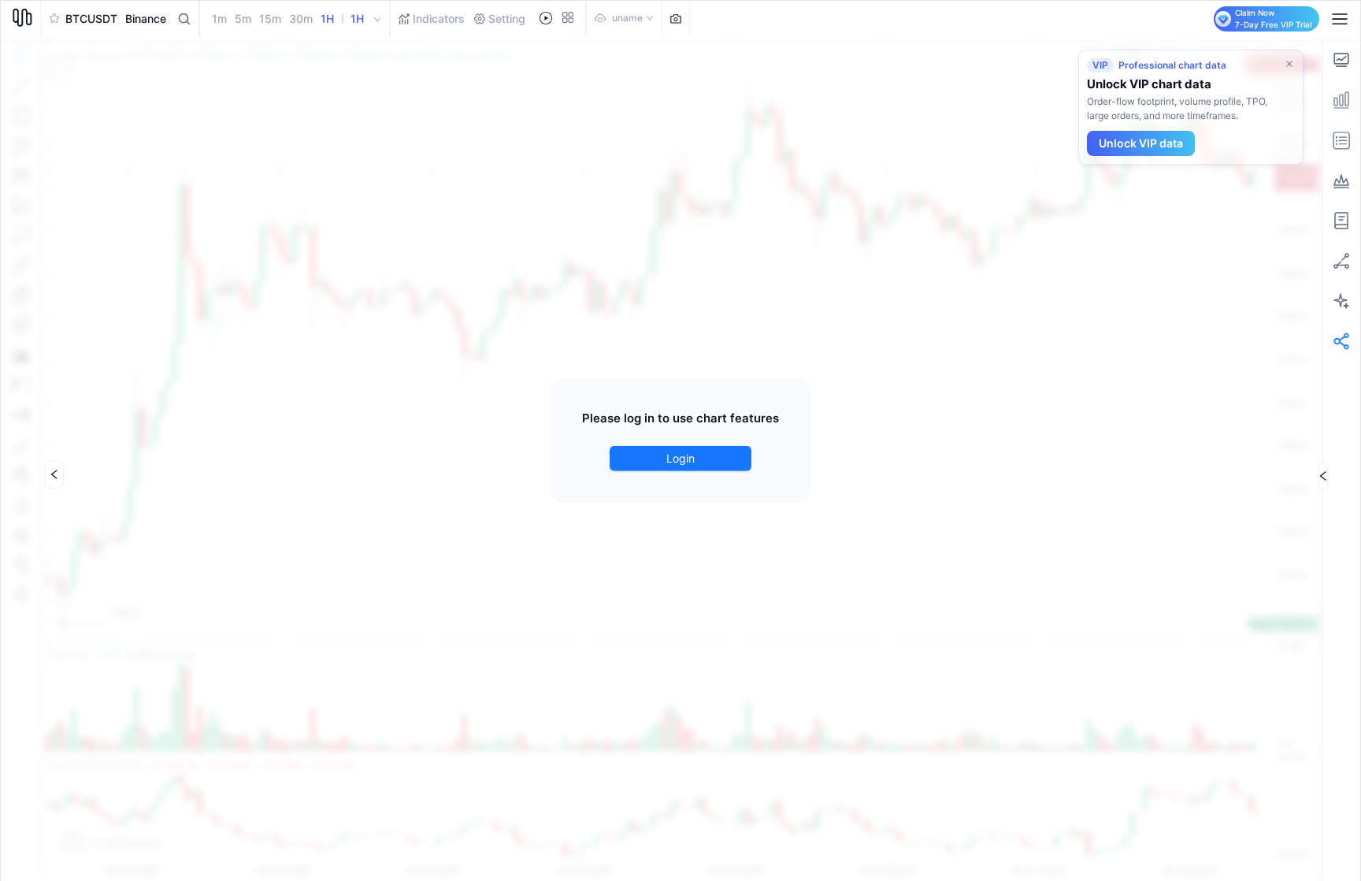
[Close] (1289, 64)
